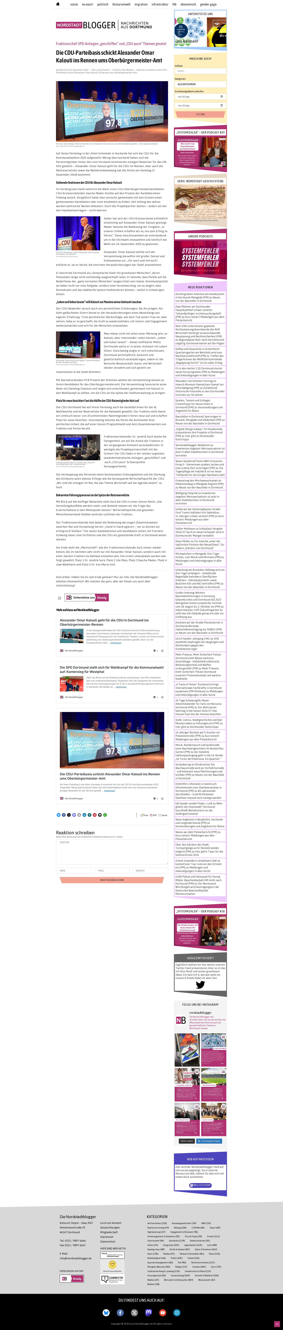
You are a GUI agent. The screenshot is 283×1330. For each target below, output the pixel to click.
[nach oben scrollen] (277, 1324)
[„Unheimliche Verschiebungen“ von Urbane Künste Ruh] (187, 1050)
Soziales (199, 1267)
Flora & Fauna (193, 1236)
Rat (123, 69)
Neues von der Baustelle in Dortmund (197, 299)
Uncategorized (156, 1275)
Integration (171, 1245)
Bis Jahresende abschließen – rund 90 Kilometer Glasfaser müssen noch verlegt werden (198, 794)
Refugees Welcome (158, 1267)
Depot (215, 1227)
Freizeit (213, 1236)
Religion (181, 1267)
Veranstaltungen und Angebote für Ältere (199, 826)
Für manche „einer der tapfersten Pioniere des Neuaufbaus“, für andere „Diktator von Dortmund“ (199, 544)
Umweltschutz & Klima (198, 1271)
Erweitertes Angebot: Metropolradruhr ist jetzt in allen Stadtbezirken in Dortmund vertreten (200, 452)
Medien (169, 1254)
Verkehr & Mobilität (207, 1275)
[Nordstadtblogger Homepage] (58, 4)
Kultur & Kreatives (206, 1249)
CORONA (198, 1227)
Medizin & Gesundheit (192, 1254)
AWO (206, 1223)
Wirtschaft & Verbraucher (178, 1280)
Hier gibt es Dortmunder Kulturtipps (197, 726)
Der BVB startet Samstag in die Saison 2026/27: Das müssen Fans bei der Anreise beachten (198, 711)
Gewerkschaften (200, 1240)
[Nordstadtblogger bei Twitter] (134, 1312)
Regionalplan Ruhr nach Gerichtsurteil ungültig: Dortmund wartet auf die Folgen (199, 341)
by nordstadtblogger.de (141, 1323)
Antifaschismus (157, 1223)
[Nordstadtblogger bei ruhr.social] (148, 1312)
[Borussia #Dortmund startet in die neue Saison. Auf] (213, 1084)
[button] (58, 815)
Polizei (194, 1258)
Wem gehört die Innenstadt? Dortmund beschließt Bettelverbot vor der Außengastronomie (198, 808)
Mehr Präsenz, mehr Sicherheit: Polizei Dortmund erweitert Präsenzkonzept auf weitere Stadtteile (198, 673)
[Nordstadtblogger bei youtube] (162, 1312)
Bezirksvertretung (158, 1227)
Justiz (212, 1245)
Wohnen (153, 1284)
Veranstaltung (180, 1275)
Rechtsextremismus (203, 1262)
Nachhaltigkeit (156, 1258)
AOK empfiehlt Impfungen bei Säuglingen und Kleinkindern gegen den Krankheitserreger (199, 643)
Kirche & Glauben (180, 1249)
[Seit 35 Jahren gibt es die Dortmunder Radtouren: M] (213, 1050)
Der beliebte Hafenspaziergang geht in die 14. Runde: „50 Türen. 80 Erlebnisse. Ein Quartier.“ (199, 755)
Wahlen (130, 69)
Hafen (152, 1245)
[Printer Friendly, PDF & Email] (153, 815)
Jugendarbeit (193, 1245)
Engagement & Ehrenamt (184, 1232)
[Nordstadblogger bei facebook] (120, 1312)
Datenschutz (107, 1241)
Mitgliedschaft (109, 1232)
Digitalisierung (156, 1232)
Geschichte (177, 1240)
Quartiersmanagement (160, 1262)
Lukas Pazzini (103, 69)
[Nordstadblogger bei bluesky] (106, 1312)
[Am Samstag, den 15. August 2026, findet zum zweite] (187, 1119)
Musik (214, 1254)
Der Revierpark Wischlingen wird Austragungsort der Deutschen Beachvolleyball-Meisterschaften (197, 888)
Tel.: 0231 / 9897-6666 (73, 1240)
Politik (118, 69)
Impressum (106, 1236)
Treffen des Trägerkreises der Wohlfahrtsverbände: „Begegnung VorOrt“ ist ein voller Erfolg (199, 359)
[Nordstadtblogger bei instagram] (176, 1312)
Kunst (152, 1254)
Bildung (180, 1227)
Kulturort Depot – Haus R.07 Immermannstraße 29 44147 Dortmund (76, 1227)
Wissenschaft (206, 1280)
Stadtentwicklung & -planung (163, 1271)
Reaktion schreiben (111, 71)
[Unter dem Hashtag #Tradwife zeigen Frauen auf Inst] (187, 1084)
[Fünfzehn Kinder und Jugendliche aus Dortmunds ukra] (213, 1119)
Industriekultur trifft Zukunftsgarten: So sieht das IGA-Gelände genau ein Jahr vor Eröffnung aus (199, 613)
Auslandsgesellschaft (184, 1223)
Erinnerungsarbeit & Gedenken (163, 1236)
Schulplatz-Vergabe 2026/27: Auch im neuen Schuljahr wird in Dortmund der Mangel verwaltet (199, 532)
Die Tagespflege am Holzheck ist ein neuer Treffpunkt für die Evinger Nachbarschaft (200, 471)
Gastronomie (155, 1240)
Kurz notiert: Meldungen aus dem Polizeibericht (199, 519)
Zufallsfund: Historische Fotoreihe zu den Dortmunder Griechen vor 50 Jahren (200, 391)
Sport (216, 1267)
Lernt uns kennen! (110, 1222)
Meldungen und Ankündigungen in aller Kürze (200, 373)
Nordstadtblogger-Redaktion (192, 445)
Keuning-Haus (156, 1249)
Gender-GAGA (208, 4)
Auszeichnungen (110, 1227)
